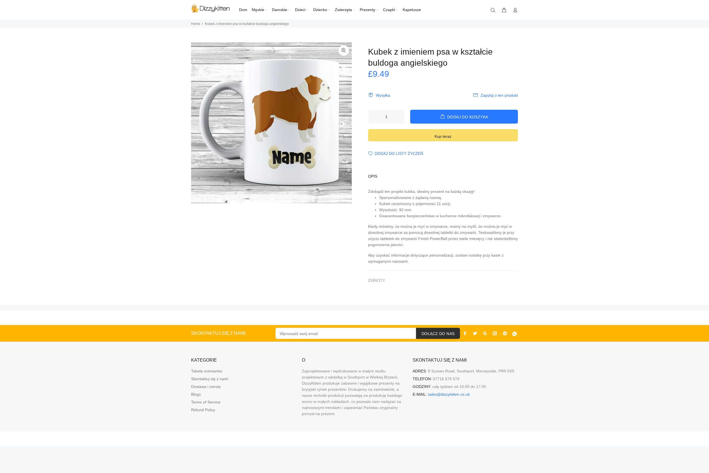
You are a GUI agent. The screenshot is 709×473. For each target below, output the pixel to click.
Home (195, 24)
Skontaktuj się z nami (209, 379)
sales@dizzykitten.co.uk (449, 394)
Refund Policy (203, 410)
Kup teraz (443, 136)
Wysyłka (383, 95)
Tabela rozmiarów (206, 371)
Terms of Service (205, 402)
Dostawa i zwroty (206, 386)
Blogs (196, 394)
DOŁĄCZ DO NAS (438, 333)
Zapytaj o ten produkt (499, 95)
